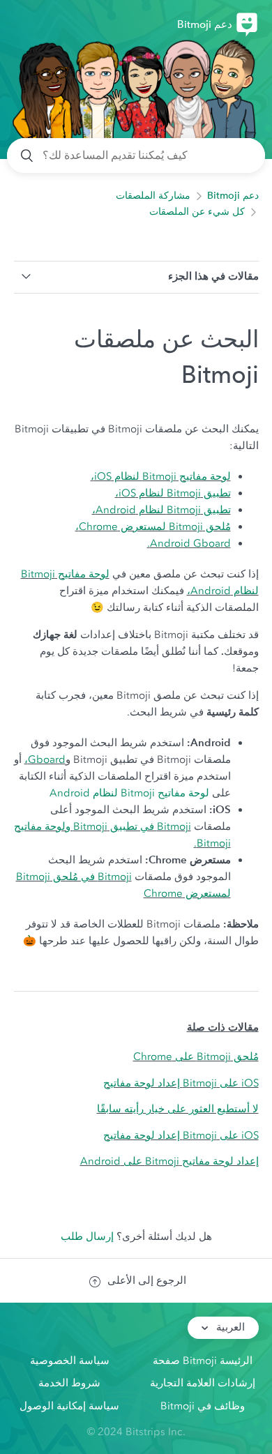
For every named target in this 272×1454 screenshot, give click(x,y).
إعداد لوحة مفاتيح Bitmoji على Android (169, 1161)
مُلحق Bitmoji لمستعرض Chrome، (153, 526)
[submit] (27, 155)
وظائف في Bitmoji (202, 1406)
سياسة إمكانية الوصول (69, 1406)
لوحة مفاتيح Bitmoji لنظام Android (131, 793)
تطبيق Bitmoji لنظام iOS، (173, 493)
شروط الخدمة (69, 1383)
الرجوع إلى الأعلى (146, 1280)
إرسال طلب (87, 1236)
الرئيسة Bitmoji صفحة (202, 1360)
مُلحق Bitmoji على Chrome (196, 1056)
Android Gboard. (189, 543)
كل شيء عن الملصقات (197, 212)
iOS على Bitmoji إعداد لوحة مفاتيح (181, 1083)
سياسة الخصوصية (69, 1360)
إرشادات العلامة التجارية (202, 1383)
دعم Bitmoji (233, 196)
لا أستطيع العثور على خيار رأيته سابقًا (178, 1109)
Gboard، (45, 759)
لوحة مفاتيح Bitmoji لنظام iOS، (161, 476)
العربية (229, 1327)
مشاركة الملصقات (153, 196)
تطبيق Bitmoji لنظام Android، (161, 509)
